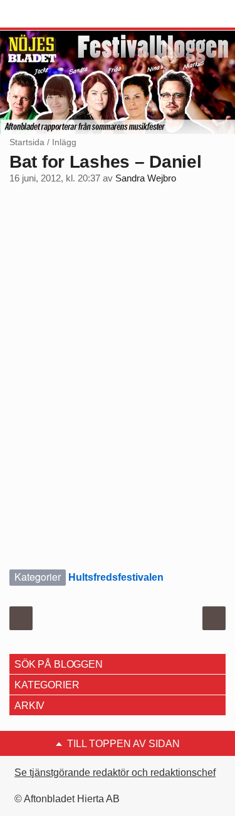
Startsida (26, 142)
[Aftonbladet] (56, 14)
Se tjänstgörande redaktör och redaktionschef (115, 772)
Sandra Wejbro (145, 178)
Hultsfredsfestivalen (116, 577)
